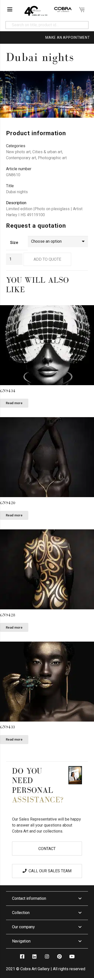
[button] (86, 79)
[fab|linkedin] (34, 956)
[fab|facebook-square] (22, 956)
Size (14, 242)
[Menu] (10, 9)
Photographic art (52, 157)
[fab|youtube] (72, 956)
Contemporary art (21, 157)
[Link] (35, 9)
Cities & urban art (47, 151)
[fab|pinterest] (59, 956)
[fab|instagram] (47, 956)
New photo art (18, 151)
